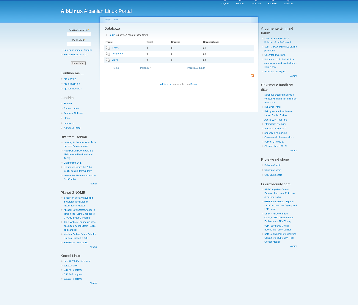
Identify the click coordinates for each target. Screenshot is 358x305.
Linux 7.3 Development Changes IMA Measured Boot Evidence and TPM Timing (279, 217)
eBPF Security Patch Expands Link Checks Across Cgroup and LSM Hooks (280, 205)
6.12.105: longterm (73, 274)
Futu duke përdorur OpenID (78, 50)
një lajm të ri (70, 79)
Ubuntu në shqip (272, 170)
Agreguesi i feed (72, 128)
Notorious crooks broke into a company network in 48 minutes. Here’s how (280, 63)
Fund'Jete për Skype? (275, 71)
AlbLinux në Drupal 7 (275, 128)
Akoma (93, 183)
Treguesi (225, 3)
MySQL (115, 47)
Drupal (193, 84)
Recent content (71, 108)
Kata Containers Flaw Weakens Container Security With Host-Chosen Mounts (280, 238)
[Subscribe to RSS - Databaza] (252, 75)
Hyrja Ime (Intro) (272, 107)
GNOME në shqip (273, 175)
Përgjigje (145, 68)
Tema (116, 68)
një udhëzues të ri (73, 88)
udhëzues (69, 123)
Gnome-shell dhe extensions (278, 137)
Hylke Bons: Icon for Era (76, 242)
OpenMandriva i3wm (274, 55)
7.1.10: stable (71, 265)
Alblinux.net (166, 84)
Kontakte (272, 3)
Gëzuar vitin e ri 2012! (275, 146)
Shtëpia (107, 19)
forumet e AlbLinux (73, 113)
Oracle (115, 60)
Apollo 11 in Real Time (275, 119)
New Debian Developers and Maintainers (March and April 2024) (78, 154)
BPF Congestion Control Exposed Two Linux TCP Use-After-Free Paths (279, 193)
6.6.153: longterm (73, 279)
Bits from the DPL (72, 163)
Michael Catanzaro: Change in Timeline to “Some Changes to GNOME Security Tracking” (79, 214)
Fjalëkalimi (78, 40)
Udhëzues (256, 3)
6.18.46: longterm (73, 270)
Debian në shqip (272, 165)
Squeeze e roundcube (275, 133)
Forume (240, 3)
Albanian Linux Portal (96, 11)
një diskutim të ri (72, 84)
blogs (67, 118)
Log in (112, 35)
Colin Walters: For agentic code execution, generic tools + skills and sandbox (80, 226)
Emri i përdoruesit (79, 30)
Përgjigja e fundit (196, 68)
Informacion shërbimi (275, 124)
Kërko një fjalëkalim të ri (76, 54)
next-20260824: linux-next (77, 261)
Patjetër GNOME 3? (274, 141)
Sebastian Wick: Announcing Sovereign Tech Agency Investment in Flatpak (78, 202)
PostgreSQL (118, 53)
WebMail (288, 3)
